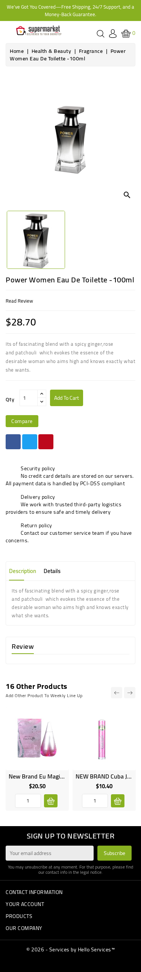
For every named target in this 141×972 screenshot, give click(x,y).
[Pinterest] (45, 441)
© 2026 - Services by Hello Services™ (70, 949)
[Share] (13, 441)
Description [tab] (22, 571)
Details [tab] (52, 571)
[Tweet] (29, 441)
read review (19, 300)
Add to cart (66, 398)
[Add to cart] (51, 800)
